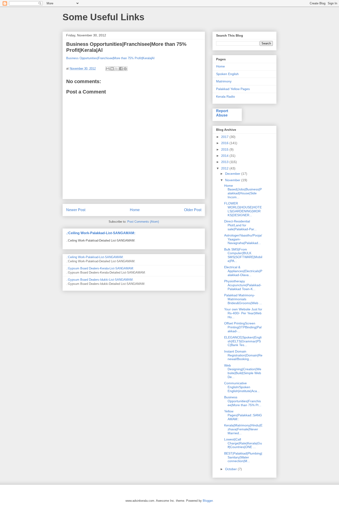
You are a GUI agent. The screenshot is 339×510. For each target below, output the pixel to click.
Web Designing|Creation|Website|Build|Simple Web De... (242, 371)
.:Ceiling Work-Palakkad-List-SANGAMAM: (100, 233)
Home (135, 210)
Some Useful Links (103, 17)
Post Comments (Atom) (143, 221)
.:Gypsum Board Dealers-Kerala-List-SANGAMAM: (100, 268)
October (231, 469)
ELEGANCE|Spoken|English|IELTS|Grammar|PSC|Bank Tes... (243, 341)
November (233, 180)
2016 (225, 143)
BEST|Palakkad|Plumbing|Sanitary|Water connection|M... (243, 457)
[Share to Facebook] (121, 68)
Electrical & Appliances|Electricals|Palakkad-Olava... (243, 271)
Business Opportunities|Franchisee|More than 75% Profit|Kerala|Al (110, 58)
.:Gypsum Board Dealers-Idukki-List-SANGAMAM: (100, 279)
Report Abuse (222, 113)
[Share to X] (116, 68)
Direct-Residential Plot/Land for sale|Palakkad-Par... (240, 225)
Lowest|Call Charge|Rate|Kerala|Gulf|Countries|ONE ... (243, 443)
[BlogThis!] (112, 68)
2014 (225, 155)
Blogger (208, 500)
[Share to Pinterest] (125, 68)
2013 (225, 162)
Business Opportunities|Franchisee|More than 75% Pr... (242, 401)
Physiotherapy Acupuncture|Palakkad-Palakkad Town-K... (243, 285)
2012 (225, 168)
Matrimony (224, 81)
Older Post (192, 210)
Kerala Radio (225, 96)
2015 (225, 149)
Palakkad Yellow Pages (233, 89)
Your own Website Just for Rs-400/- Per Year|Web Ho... (243, 313)
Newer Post (75, 210)
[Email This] (107, 68)
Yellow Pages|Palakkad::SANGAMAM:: (243, 415)
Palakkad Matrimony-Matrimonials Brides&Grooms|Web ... (243, 299)
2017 (225, 137)
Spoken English (227, 74)
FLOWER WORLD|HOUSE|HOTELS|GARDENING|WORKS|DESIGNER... (243, 209)
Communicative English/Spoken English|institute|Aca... (242, 387)
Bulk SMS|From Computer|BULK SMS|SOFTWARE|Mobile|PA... (243, 255)
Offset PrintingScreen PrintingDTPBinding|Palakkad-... (243, 327)
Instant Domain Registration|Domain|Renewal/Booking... (243, 355)
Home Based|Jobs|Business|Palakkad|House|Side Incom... (243, 191)
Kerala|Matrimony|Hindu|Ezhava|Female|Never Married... (243, 429)
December (233, 173)
